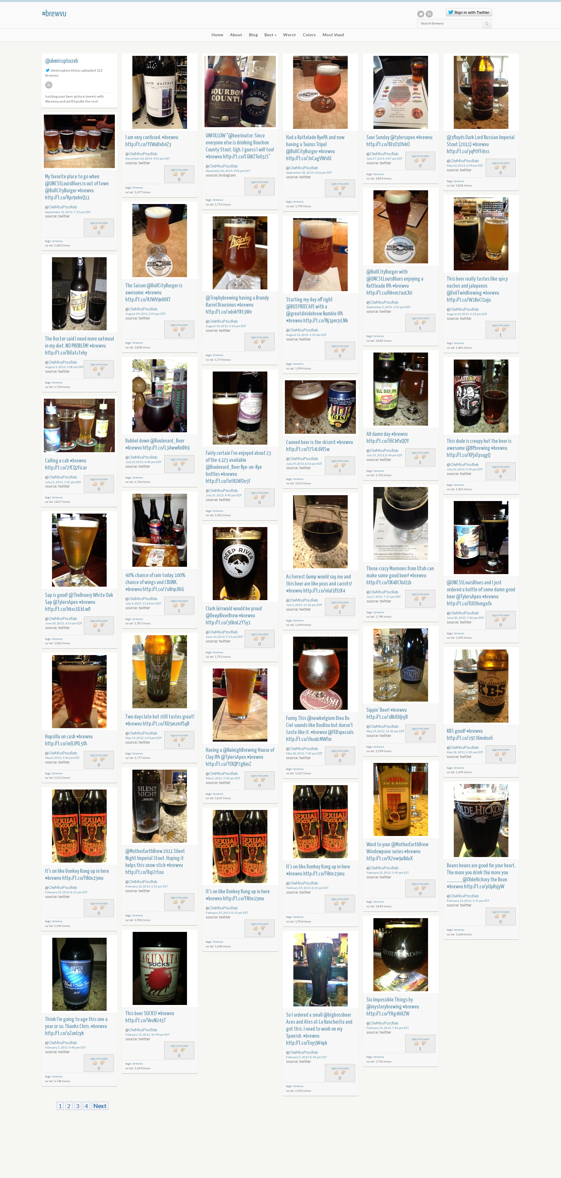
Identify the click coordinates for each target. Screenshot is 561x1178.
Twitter (420, 14)
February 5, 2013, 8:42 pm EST (306, 1057)
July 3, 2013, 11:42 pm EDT (304, 605)
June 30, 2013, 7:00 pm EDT (465, 617)
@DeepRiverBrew (222, 616)
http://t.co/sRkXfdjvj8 (387, 717)
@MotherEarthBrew (409, 844)
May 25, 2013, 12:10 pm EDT (385, 731)
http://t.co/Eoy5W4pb (306, 1043)
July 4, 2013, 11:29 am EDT (143, 603)
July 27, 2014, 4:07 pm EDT (384, 158)
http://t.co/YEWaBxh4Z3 (148, 144)
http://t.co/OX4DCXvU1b (388, 582)
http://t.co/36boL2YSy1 (228, 623)
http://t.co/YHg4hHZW (387, 1014)
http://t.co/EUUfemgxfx (469, 604)
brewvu (138, 187)
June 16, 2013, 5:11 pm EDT (224, 636)
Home (217, 34)
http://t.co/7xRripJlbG (163, 589)
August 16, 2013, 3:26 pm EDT (226, 326)
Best (270, 34)
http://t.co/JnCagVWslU (308, 158)
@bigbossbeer (337, 1015)
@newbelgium (321, 718)
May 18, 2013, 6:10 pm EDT (465, 752)
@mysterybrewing (384, 1007)
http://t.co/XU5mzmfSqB (166, 724)
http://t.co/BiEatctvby (66, 353)
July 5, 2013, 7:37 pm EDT (383, 596)
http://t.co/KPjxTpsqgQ (468, 455)
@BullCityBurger (302, 151)
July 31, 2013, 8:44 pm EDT (384, 455)
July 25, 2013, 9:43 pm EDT (224, 495)
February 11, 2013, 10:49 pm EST (147, 1034)
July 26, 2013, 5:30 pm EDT (465, 469)
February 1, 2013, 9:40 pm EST (65, 1047)
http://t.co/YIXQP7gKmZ (228, 764)
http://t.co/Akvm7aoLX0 (389, 293)
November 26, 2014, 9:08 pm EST (228, 170)
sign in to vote (179, 169)
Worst (289, 34)
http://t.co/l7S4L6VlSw (308, 449)
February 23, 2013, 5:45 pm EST (387, 872)
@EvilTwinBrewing (464, 293)
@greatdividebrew (304, 314)
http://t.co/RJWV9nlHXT (148, 300)
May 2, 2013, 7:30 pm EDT (223, 778)
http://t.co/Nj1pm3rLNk (325, 321)
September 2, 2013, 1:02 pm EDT (388, 307)
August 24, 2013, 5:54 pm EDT (467, 314)
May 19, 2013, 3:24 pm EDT (143, 738)
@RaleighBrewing (240, 750)
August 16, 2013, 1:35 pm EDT (306, 334)
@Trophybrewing (222, 298)
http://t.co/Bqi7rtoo (144, 872)
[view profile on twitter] (47, 70)
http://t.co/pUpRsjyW (484, 886)
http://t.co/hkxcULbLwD (68, 609)
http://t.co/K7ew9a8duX (389, 858)
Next (100, 1105)
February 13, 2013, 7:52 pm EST (387, 1028)
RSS (429, 14)
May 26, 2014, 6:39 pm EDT (465, 165)
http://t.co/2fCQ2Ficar (66, 468)
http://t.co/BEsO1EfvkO (388, 144)
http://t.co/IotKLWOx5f (228, 481)
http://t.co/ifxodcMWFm (309, 739)
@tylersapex (402, 137)
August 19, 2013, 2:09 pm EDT (145, 313)
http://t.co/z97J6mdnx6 (470, 738)
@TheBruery (80, 595)
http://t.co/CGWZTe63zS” (247, 157)
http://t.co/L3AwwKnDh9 (166, 448)
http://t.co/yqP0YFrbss (468, 151)
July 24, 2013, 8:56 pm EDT (304, 463)
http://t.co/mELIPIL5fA (66, 744)
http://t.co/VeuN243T (145, 1020)
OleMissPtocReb (143, 153)
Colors (309, 34)
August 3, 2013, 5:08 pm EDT (64, 367)
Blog (253, 34)
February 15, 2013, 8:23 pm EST (307, 887)
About (236, 34)
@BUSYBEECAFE (300, 307)
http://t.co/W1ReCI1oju (469, 300)
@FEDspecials (341, 732)
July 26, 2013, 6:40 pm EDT (143, 462)
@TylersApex (468, 597)
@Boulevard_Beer (167, 441)
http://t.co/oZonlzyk (64, 1033)
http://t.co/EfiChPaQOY (387, 441)
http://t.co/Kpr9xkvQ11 (67, 198)
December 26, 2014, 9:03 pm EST (147, 158)
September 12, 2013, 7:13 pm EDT (68, 212)
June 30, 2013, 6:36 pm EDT (63, 623)
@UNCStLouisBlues (63, 183)
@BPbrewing (478, 448)
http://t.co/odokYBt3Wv (229, 312)
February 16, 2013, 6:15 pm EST (146, 886)
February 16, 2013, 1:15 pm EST (468, 900)
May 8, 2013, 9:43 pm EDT (62, 757)
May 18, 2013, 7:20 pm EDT (304, 753)
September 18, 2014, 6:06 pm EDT (309, 172)
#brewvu (54, 13)
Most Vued (333, 34)
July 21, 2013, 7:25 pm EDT (63, 482)
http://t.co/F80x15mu (323, 874)
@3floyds (456, 137)
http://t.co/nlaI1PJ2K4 (324, 591)
